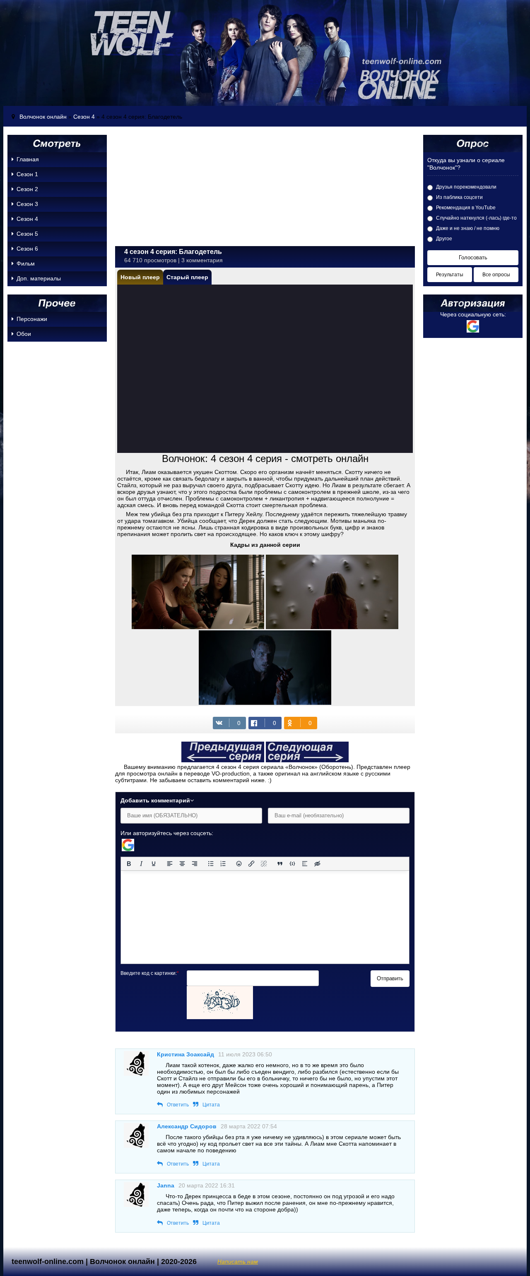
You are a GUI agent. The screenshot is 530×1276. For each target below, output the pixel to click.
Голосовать (473, 257)
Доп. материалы (39, 278)
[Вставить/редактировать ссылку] (251, 863)
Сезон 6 (27, 248)
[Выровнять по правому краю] (194, 863)
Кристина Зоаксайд (185, 1054)
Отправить (390, 978)
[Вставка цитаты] (280, 863)
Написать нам (237, 1261)
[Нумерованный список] (223, 863)
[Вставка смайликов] (239, 863)
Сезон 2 (27, 189)
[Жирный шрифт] (129, 863)
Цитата (211, 1105)
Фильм (26, 263)
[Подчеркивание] (153, 863)
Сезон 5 (27, 233)
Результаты (449, 275)
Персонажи (32, 319)
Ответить (178, 1105)
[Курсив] (141, 863)
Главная (28, 159)
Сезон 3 (27, 204)
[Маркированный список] (211, 863)
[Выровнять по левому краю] (170, 863)
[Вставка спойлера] (305, 863)
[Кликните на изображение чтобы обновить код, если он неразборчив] (220, 1017)
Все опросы (496, 275)
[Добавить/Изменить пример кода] (292, 863)
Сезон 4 (84, 116)
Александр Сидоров (187, 1126)
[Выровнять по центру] (182, 863)
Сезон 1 (27, 174)
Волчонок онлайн (43, 116)
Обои (24, 333)
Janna (165, 1185)
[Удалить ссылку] (264, 863)
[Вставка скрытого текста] (317, 863)
